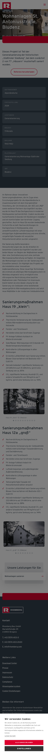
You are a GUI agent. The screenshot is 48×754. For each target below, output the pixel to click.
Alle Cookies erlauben (24, 742)
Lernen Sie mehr (10, 736)
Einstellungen (24, 748)
